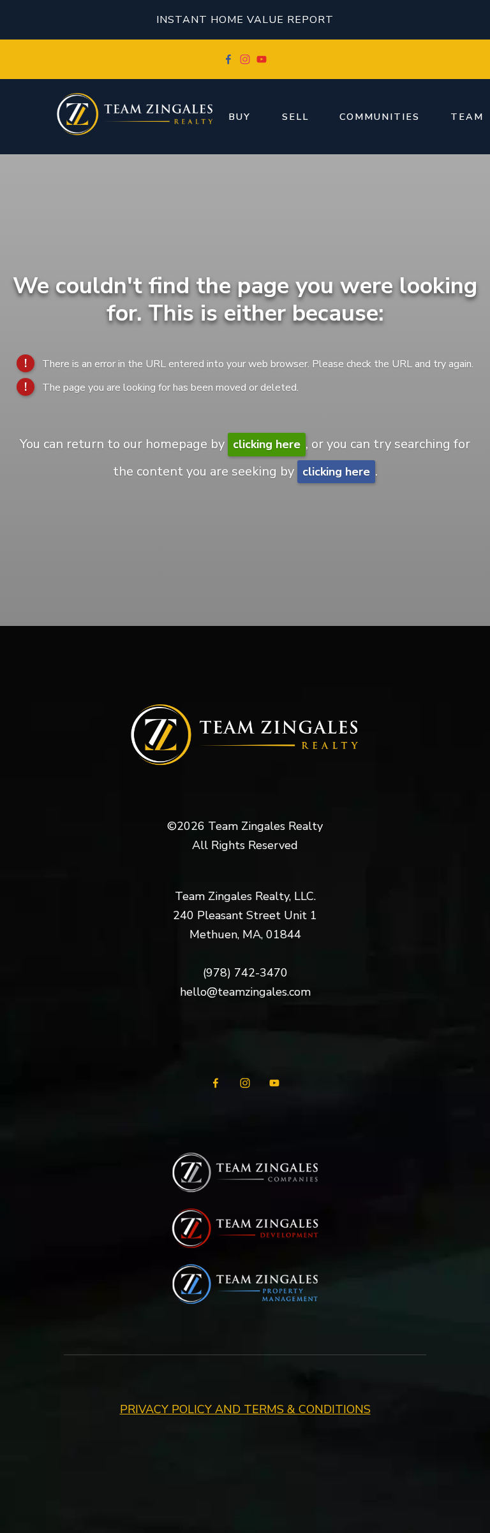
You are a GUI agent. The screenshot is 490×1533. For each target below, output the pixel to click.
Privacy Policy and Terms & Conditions (245, 1409)
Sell (295, 116)
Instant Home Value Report (245, 20)
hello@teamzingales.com (245, 991)
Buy (239, 116)
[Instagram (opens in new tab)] (245, 59)
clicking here (267, 444)
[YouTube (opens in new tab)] (261, 59)
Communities (379, 116)
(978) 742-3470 (245, 972)
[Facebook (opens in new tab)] (228, 59)
